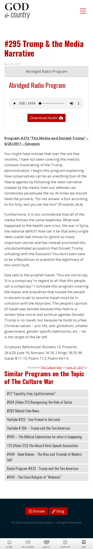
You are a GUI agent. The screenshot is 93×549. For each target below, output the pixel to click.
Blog (60, 511)
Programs (28, 547)
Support (65, 547)
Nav (84, 547)
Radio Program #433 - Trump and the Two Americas (43, 468)
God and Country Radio (17, 10)
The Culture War (51, 367)
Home (9, 547)
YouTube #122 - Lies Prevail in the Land (33, 419)
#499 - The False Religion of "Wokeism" (34, 477)
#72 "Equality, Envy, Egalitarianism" (31, 393)
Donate (38, 511)
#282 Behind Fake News (23, 410)
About (46, 547)
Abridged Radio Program (46, 71)
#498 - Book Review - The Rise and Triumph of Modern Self (44, 457)
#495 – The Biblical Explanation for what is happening (44, 436)
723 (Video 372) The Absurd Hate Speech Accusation (42, 445)
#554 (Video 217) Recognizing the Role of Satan (39, 402)
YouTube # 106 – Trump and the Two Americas (38, 428)
